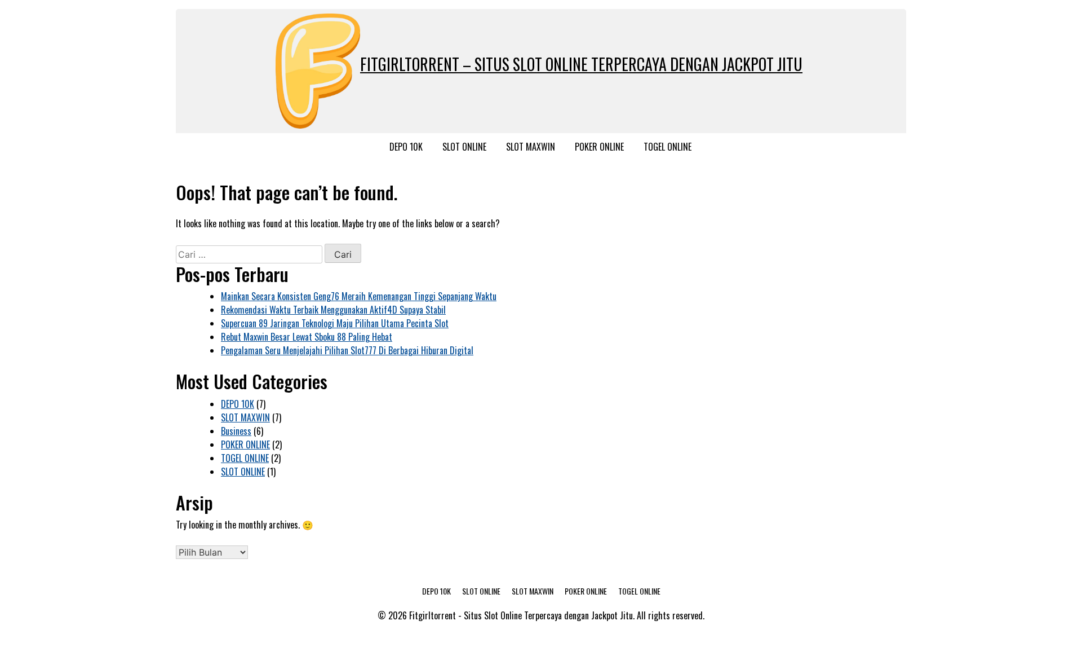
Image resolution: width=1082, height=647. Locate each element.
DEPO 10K (406, 146)
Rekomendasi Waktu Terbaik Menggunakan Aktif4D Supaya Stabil (333, 309)
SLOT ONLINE (464, 146)
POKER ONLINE (599, 146)
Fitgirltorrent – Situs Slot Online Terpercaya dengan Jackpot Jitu (581, 64)
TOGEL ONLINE (667, 146)
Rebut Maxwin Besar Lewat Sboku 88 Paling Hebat (306, 337)
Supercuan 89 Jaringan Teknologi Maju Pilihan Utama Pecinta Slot (335, 323)
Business (236, 431)
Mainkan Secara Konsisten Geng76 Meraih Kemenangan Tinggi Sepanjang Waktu (358, 296)
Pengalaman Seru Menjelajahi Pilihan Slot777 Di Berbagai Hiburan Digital (347, 350)
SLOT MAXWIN (530, 146)
